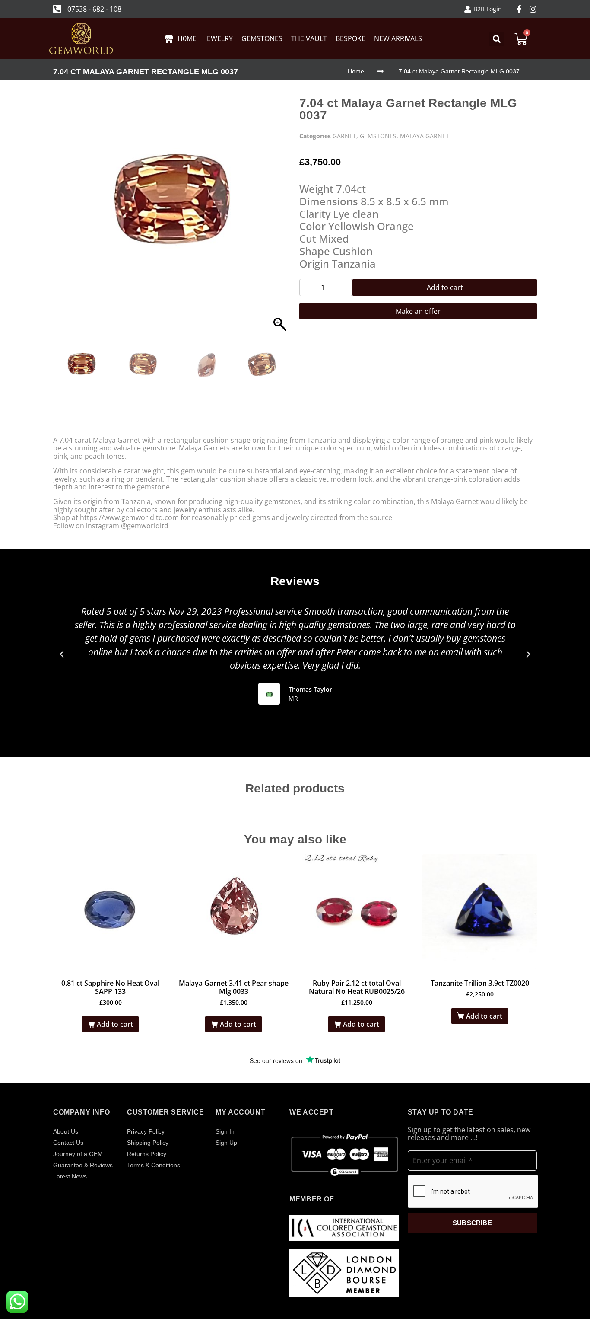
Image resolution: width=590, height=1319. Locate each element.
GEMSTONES (378, 136)
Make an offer (418, 311)
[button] (279, 220)
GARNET (344, 136)
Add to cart (445, 287)
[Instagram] (533, 9)
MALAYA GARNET (424, 136)
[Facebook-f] (519, 9)
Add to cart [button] (115, 1024)
